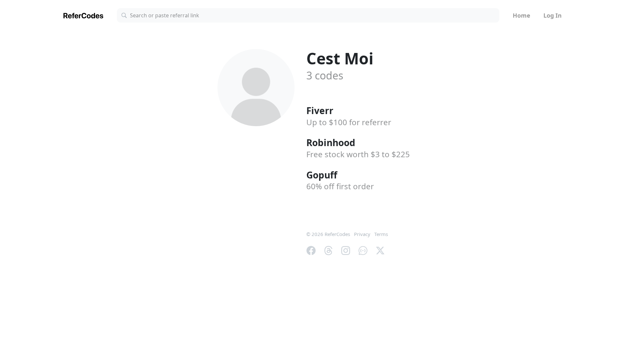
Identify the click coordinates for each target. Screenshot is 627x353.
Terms (381, 234)
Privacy (362, 234)
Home (521, 15)
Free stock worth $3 (358, 154)
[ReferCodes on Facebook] (311, 249)
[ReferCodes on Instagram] (345, 249)
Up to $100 (348, 122)
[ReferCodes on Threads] (328, 249)
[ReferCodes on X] (380, 249)
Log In (552, 15)
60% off (340, 186)
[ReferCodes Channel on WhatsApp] (363, 249)
